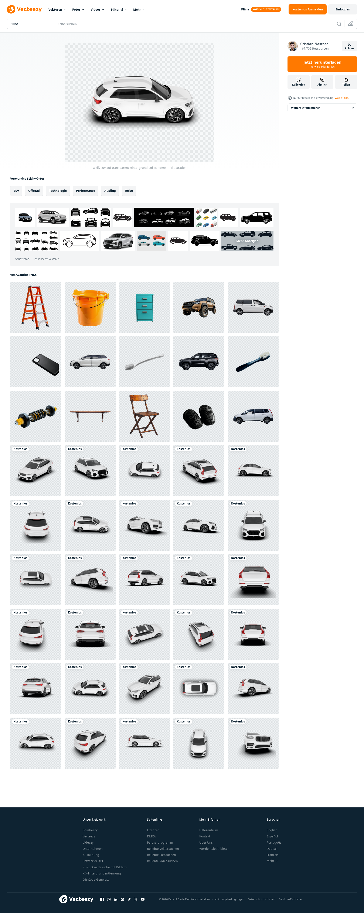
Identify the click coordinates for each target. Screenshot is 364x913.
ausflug (110, 191)
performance (85, 191)
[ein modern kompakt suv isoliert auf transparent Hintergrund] (253, 416)
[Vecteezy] (24, 9)
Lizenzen (153, 830)
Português (274, 842)
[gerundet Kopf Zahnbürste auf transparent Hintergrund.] (144, 361)
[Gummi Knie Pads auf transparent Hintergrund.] (198, 416)
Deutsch (272, 849)
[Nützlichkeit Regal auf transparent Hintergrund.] (90, 416)
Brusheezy (90, 830)
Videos (96, 9)
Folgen (349, 48)
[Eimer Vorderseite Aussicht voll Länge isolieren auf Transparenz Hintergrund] (90, 307)
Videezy (88, 842)
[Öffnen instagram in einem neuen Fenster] (108, 899)
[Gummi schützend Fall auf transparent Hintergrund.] (35, 361)
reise (129, 191)
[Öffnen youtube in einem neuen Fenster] (142, 899)
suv (16, 191)
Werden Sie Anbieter (214, 849)
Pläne (245, 9)
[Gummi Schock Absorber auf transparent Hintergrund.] (35, 416)
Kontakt (204, 836)
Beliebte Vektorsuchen (163, 849)
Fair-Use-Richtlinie (290, 899)
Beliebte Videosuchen (162, 861)
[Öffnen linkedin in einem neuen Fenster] (115, 899)
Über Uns (206, 842)
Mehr (137, 9)
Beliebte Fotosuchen (161, 855)
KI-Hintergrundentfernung (102, 873)
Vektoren (55, 9)
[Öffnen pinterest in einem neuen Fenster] (122, 899)
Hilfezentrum (208, 830)
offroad (34, 191)
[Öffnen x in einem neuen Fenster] (136, 899)
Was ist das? (342, 98)
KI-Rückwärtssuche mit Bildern (105, 867)
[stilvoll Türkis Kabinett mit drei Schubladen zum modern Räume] (144, 307)
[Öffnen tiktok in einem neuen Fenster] (129, 899)
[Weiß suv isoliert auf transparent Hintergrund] (90, 361)
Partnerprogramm (160, 842)
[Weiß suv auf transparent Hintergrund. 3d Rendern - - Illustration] (35, 470)
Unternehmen (93, 849)
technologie (58, 191)
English (272, 830)
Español (272, 836)
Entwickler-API (93, 861)
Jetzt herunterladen (322, 64)
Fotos (76, 9)
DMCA (151, 836)
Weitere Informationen (305, 108)
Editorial (117, 9)
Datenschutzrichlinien (261, 899)
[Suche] (339, 23)
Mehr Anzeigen (247, 241)
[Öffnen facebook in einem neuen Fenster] (102, 899)
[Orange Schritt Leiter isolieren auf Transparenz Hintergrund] (35, 307)
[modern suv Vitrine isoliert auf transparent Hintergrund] (198, 361)
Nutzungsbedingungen (229, 899)
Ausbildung (91, 855)
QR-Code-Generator (97, 879)
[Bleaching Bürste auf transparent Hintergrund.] (253, 361)
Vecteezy (89, 836)
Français (273, 855)
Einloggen (343, 9)
